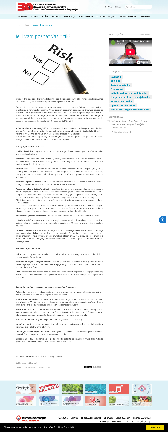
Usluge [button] (34, 16)
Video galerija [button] (86, 16)
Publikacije (103, 421)
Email (98, 367)
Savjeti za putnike (120, 85)
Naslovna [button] (22, 16)
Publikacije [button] (69, 16)
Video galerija (123, 418)
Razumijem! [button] (155, 427)
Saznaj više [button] (69, 427)
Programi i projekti (106, 16)
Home (18, 25)
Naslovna (63, 418)
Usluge (74, 418)
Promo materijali (128, 16)
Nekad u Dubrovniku (121, 101)
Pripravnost (117, 89)
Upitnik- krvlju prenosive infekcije (129, 93)
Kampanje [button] (145, 16)
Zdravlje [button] (56, 16)
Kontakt (118, 7)
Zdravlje (26, 25)
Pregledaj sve (145, 34)
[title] (47, 6)
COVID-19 (115, 81)
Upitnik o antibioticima (123, 105)
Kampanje (116, 421)
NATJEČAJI (116, 77)
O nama (108, 7)
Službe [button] (45, 16)
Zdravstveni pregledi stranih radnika (130, 109)
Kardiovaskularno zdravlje (42, 25)
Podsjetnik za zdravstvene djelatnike (130, 97)
